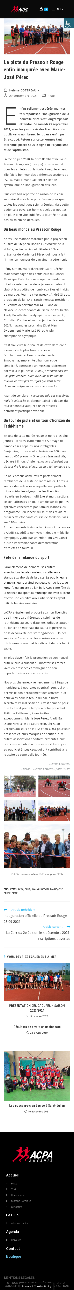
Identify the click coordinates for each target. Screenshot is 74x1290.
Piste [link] (51, 96)
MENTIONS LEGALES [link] (19, 1278)
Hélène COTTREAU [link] (22, 90)
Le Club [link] (12, 1215)
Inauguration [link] (40, 889)
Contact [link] (13, 1248)
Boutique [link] (13, 1256)
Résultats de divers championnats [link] (37, 1027)
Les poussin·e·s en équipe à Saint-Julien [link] (37, 1106)
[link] (69, 23)
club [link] (27, 889)
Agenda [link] (12, 1231)
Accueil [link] (12, 1175)
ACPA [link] (20, 889)
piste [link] (14, 893)
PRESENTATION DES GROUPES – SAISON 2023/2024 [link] (37, 1008)
